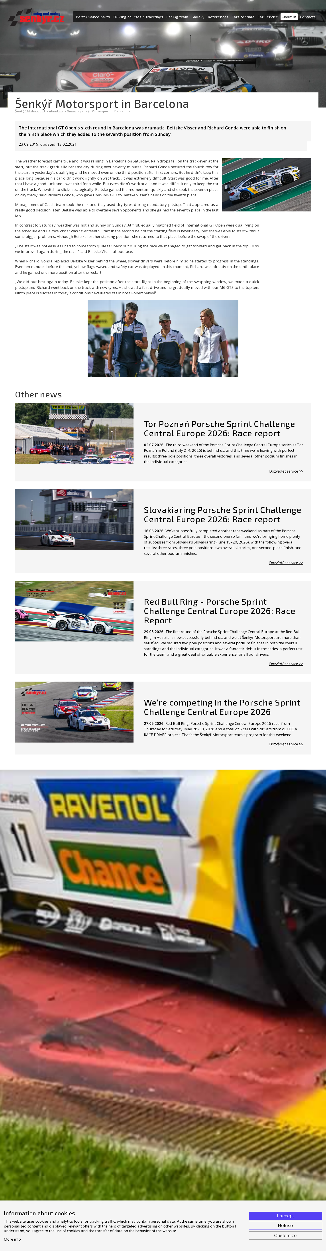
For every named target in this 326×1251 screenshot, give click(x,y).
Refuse (285, 1225)
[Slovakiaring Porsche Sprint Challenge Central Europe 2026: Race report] (74, 531)
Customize (285, 1235)
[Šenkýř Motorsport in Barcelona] (163, 338)
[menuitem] (93, 17)
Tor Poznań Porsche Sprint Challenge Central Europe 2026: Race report (219, 428)
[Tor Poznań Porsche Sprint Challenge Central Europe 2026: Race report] (74, 442)
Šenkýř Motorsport (30, 111)
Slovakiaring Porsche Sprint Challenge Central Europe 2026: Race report (222, 514)
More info (12, 1239)
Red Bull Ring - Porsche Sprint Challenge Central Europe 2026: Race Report (219, 610)
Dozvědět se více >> (286, 471)
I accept (285, 1215)
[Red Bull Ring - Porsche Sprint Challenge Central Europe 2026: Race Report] (74, 627)
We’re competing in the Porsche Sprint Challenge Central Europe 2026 (222, 707)
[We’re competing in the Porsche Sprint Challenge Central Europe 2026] (74, 718)
